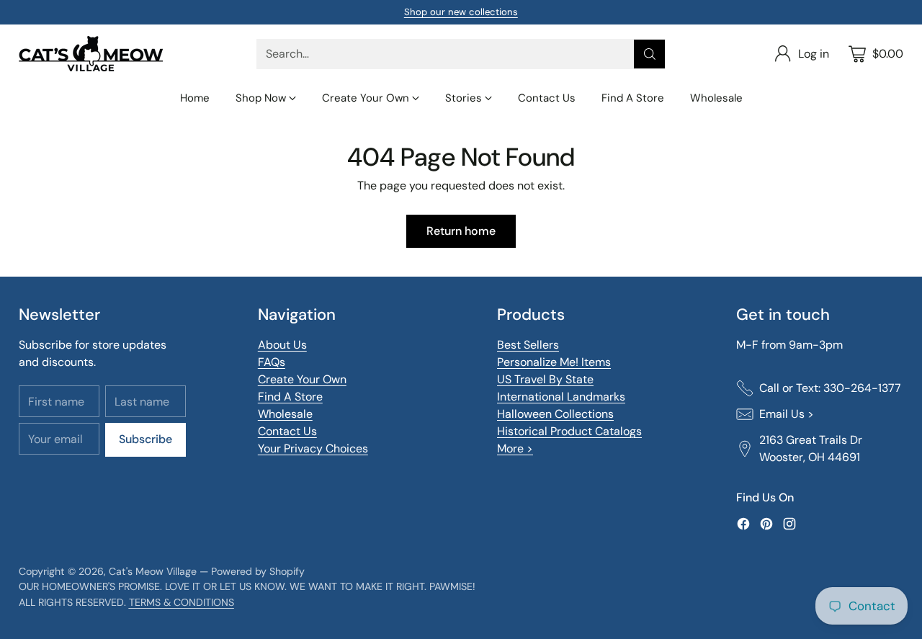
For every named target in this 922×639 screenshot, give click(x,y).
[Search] (650, 54)
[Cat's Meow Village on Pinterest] (766, 526)
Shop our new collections (461, 12)
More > (515, 448)
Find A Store (290, 396)
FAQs (271, 362)
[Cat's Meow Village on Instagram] (789, 526)
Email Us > (786, 413)
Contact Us (287, 431)
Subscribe (145, 439)
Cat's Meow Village (153, 571)
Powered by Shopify (258, 571)
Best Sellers (528, 344)
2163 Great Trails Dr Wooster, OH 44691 (810, 448)
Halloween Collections (555, 413)
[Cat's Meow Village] (91, 53)
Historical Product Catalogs (569, 431)
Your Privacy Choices (313, 448)
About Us (282, 344)
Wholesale (285, 413)
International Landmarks (561, 396)
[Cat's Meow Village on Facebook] (743, 526)
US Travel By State (545, 379)
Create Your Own (302, 379)
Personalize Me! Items (554, 362)
